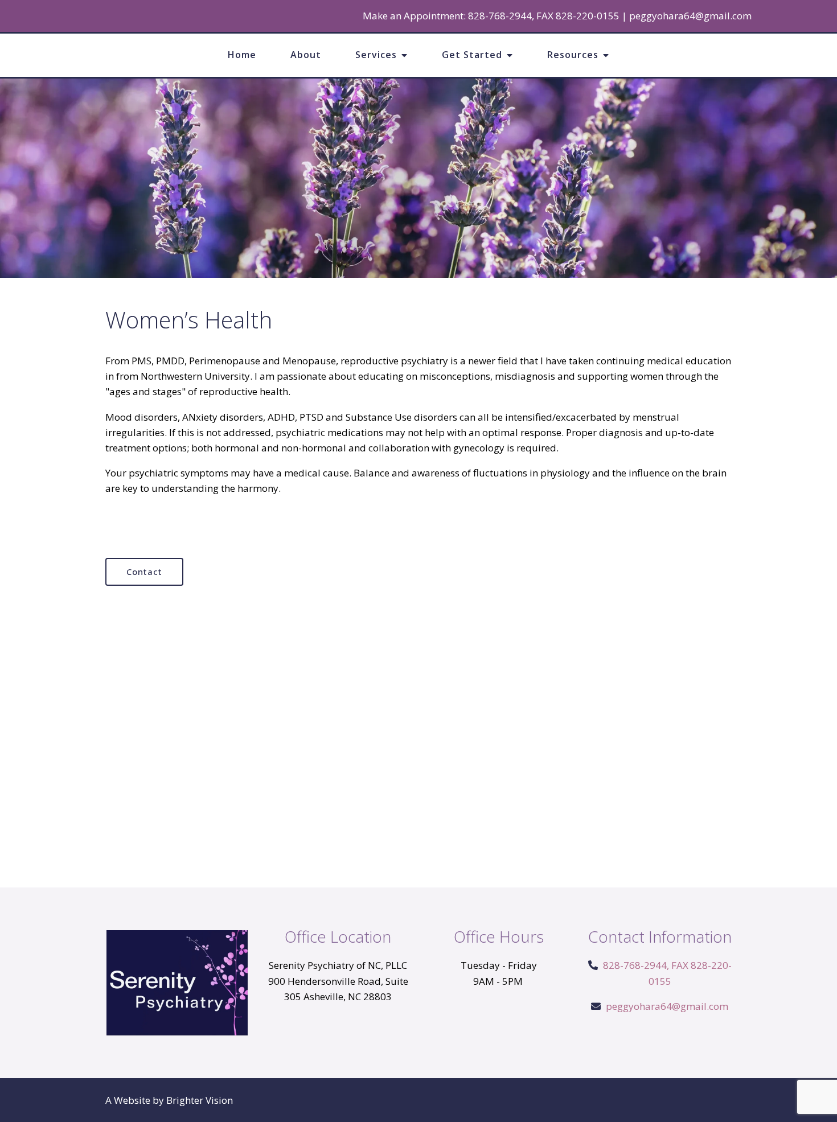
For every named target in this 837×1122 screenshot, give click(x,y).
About (305, 54)
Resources (572, 54)
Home (242, 54)
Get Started (472, 54)
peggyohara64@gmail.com (690, 15)
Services (376, 54)
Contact (144, 571)
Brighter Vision (199, 1100)
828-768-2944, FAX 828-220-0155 (543, 15)
